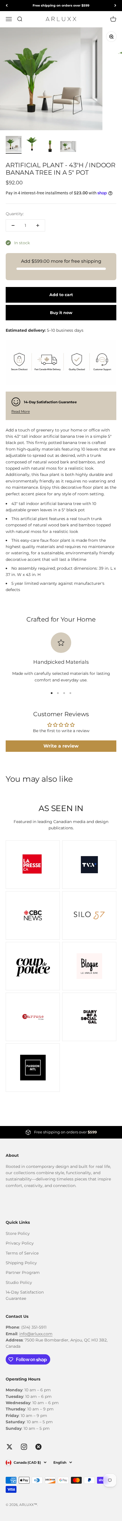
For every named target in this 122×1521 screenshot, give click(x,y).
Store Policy (18, 1233)
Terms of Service (22, 1253)
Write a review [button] (61, 746)
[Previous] (7, 5)
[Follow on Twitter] (9, 1447)
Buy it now (61, 312)
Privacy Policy (20, 1243)
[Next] (115, 5)
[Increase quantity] (38, 225)
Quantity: (15, 213)
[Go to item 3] (50, 147)
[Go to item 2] (32, 145)
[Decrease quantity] (13, 225)
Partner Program (23, 1272)
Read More (20, 411)
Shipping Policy (21, 1262)
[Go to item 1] (14, 145)
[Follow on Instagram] (24, 1447)
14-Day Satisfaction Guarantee (25, 1295)
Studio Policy (19, 1282)
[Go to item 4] (68, 147)
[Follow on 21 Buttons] (38, 1447)
